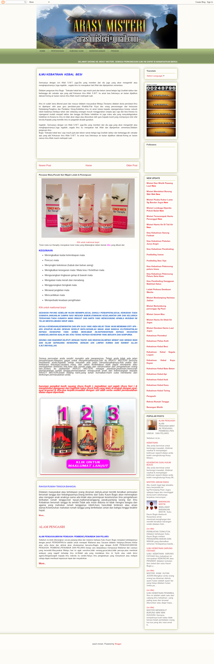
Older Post (131, 165)
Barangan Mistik (155, 407)
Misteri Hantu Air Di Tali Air (160, 224)
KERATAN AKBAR (97, 51)
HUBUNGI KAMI (77, 51)
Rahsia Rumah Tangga (158, 401)
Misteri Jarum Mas (156, 314)
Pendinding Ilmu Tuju (156, 260)
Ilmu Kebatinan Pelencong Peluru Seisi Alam (160, 275)
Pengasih (151, 396)
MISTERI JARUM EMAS (158, 482)
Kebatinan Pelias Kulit (158, 341)
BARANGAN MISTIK (164, 503)
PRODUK (115, 51)
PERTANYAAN (57, 51)
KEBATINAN (152, 443)
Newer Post (45, 165)
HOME (42, 51)
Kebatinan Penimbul (157, 335)
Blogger (118, 644)
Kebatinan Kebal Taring (158, 390)
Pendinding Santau (155, 254)
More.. (42, 515)
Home (89, 165)
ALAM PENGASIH (167, 420)
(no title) (150, 529)
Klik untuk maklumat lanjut (88, 242)
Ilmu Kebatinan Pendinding (160, 249)
